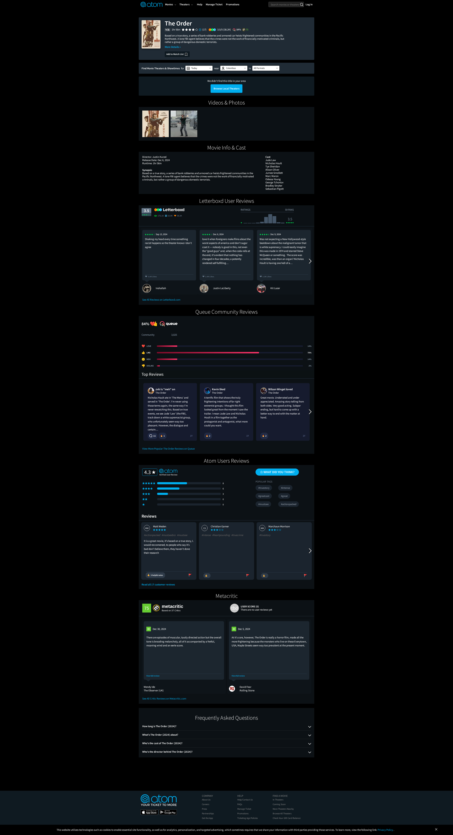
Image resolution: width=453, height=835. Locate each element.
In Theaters (278, 799)
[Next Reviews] (309, 261)
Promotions (242, 813)
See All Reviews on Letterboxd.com (161, 299)
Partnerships (208, 813)
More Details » (173, 47)
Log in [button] (309, 4)
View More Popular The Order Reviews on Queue (168, 448)
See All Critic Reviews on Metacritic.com (164, 698)
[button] (199, 68)
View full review (152, 676)
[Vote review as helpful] (207, 575)
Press (204, 808)
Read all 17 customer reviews (158, 584)
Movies (169, 4)
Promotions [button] (232, 4)
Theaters (184, 4)
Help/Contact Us (245, 799)
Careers (205, 804)
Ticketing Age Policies (247, 818)
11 (154, 435)
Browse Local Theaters (226, 88)
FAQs (239, 804)
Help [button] (199, 4)
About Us (206, 799)
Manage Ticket (244, 808)
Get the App (207, 818)
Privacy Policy (386, 829)
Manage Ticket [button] (214, 4)
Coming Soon (279, 804)
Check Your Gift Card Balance (286, 818)
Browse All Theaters (282, 813)
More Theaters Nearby (283, 808)
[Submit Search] (301, 4)
